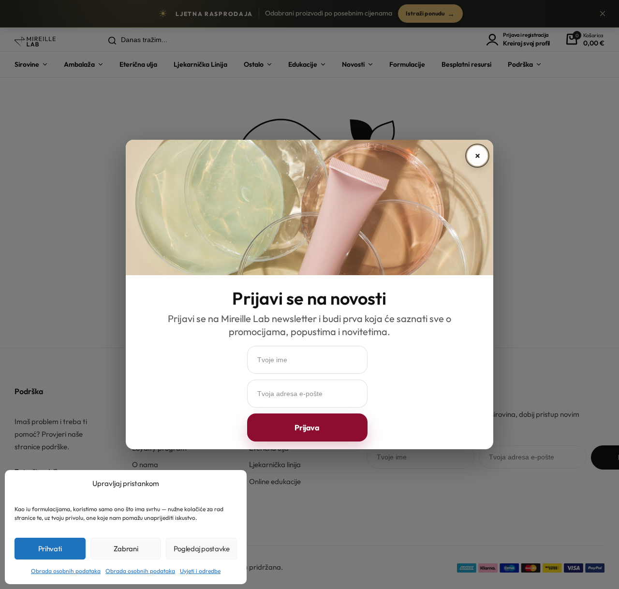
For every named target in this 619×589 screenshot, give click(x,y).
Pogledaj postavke (202, 548)
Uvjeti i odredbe (200, 570)
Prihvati (50, 548)
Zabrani (126, 548)
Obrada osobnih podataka (66, 570)
